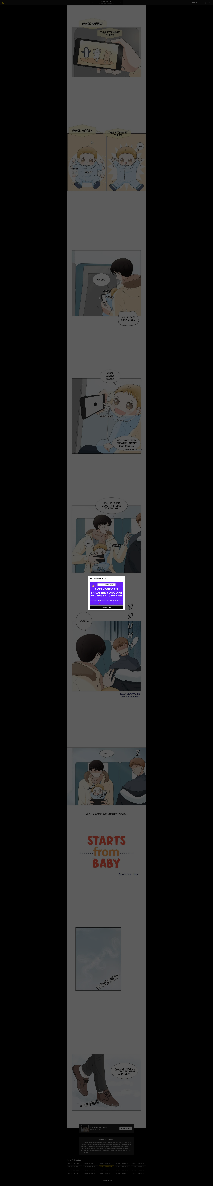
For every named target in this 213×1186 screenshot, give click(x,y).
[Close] (121, 578)
